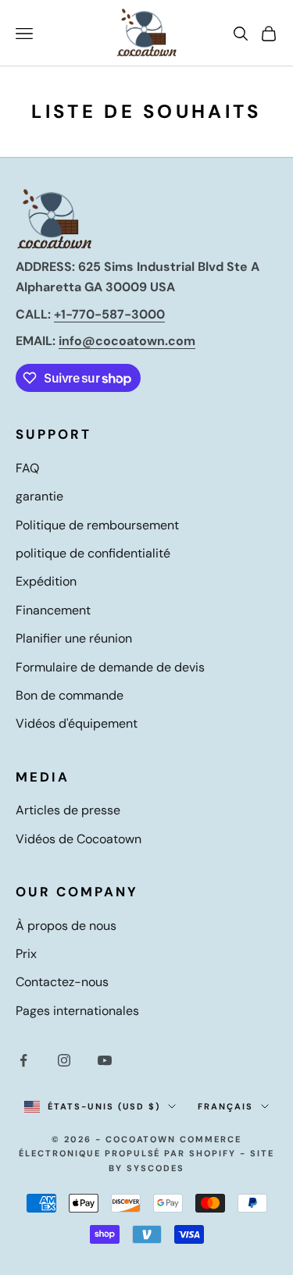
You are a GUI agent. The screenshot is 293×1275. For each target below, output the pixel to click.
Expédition (46, 581)
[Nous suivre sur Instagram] (64, 1060)
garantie (39, 496)
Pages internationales (77, 1011)
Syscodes (155, 1168)
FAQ (27, 468)
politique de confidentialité (93, 553)
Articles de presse (68, 810)
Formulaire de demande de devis (110, 667)
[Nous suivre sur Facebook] (23, 1060)
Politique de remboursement (97, 525)
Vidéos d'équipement (77, 723)
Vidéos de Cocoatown (78, 839)
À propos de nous (66, 925)
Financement (53, 610)
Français (225, 1106)
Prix (26, 954)
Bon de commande (69, 695)
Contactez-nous (62, 982)
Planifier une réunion (74, 638)
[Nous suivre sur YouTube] (105, 1060)
